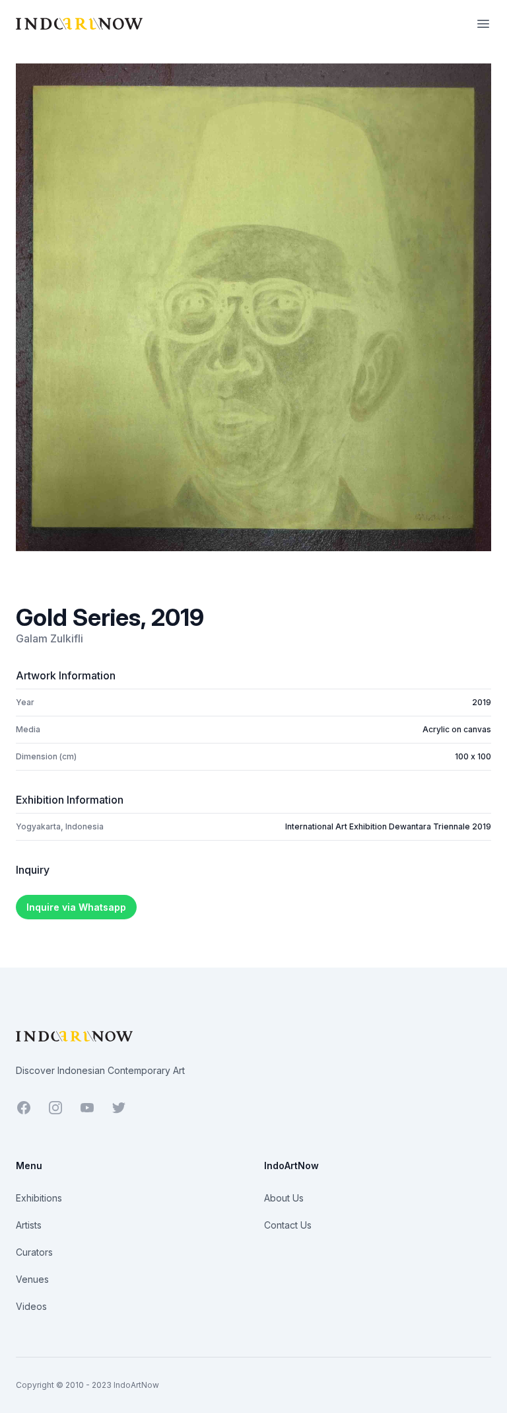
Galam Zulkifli (49, 638)
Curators (34, 1252)
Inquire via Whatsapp (76, 907)
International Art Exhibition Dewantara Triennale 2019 (388, 826)
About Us (284, 1197)
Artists (29, 1225)
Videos (31, 1306)
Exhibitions (39, 1197)
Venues (32, 1279)
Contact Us (288, 1225)
